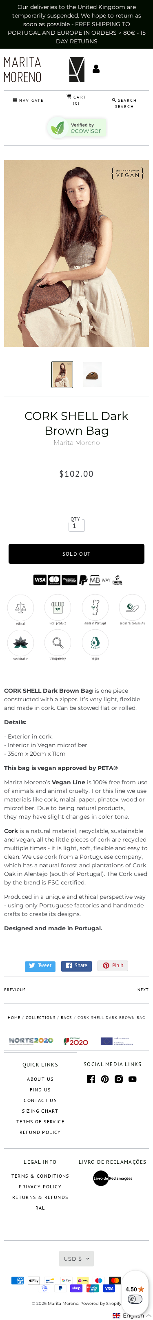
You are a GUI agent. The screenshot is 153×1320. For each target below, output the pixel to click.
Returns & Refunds (40, 1197)
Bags (66, 1017)
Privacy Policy (40, 1186)
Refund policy (40, 1132)
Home (14, 1017)
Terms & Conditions (40, 1176)
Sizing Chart (40, 1111)
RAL (40, 1208)
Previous (15, 989)
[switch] (135, 1299)
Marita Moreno (76, 443)
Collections (40, 1017)
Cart (78, 100)
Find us (40, 1090)
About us (40, 1079)
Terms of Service (40, 1121)
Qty (76, 519)
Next (143, 989)
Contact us (40, 1100)
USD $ (73, 1258)
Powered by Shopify (100, 1303)
